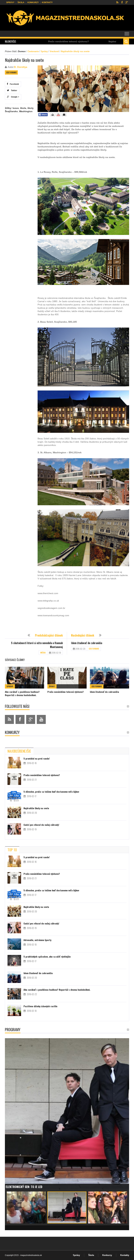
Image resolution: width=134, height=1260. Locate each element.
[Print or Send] (58, 116)
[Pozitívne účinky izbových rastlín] (14, 1010)
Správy (10, 2)
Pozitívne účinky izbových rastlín (40, 1006)
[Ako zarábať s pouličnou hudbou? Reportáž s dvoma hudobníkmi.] (24, 678)
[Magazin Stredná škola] (65, 18)
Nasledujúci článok (82, 635)
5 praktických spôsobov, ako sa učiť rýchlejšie (47, 956)
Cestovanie (33, 51)
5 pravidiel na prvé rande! (37, 758)
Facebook (14, 84)
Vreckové (54, 51)
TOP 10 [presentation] (12, 849)
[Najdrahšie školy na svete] (14, 812)
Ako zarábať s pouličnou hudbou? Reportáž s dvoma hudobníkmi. (22, 693)
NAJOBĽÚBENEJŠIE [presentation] (19, 751)
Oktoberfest (14, 1187)
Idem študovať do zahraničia (86, 643)
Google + (14, 97)
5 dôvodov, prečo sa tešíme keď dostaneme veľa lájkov (51, 791)
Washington (26, 111)
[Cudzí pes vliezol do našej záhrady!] (14, 829)
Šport (52, 686)
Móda (43, 652)
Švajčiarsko (11, 111)
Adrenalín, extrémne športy (37, 940)
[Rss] (117, 2)
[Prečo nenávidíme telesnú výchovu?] (67, 678)
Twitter (13, 90)
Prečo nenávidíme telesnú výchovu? (65, 691)
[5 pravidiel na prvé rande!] (14, 762)
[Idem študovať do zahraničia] (109, 678)
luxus (16, 108)
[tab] (19, 751)
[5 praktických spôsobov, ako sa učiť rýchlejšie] (14, 960)
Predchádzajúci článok (49, 635)
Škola (20, 2)
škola (23, 108)
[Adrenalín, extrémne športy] (14, 944)
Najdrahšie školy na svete (84, 41)
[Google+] (126, 2)
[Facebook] (122, 2)
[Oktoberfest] (67, 1114)
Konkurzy (33, 2)
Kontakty (47, 2)
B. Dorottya (20, 67)
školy (30, 108)
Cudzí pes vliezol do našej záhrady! (41, 824)
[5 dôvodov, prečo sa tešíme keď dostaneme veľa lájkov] (14, 795)
